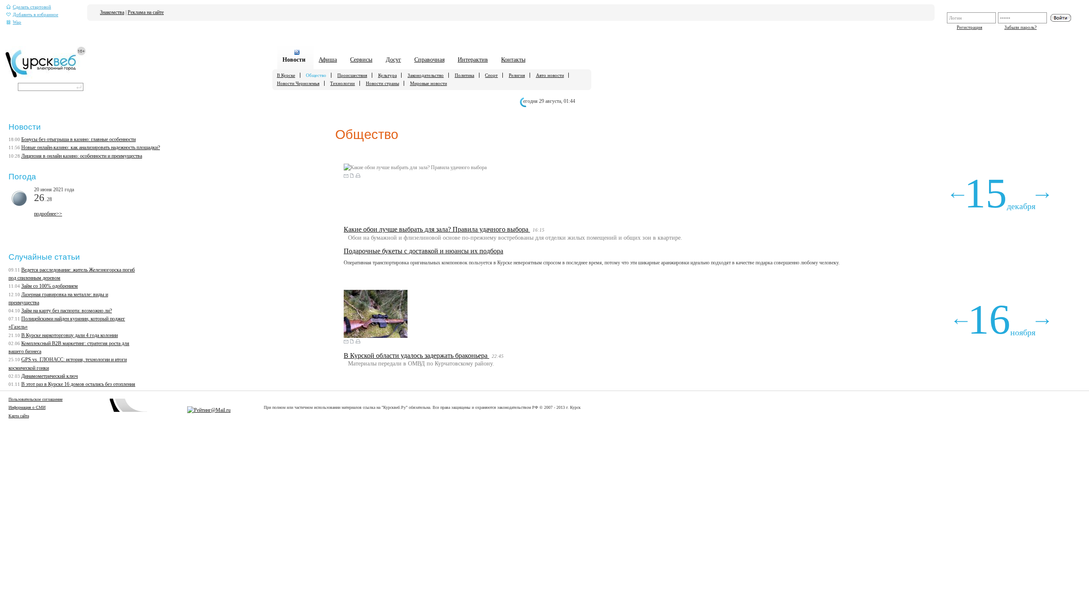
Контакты (513, 59)
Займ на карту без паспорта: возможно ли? (66, 311)
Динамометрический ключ (49, 376)
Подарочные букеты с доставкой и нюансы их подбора (423, 251)
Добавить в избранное (35, 14)
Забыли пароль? (1020, 27)
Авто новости (550, 75)
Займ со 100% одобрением (49, 286)
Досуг (393, 59)
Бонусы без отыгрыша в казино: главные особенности (78, 139)
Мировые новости (428, 83)
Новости (293, 59)
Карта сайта (19, 416)
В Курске (286, 75)
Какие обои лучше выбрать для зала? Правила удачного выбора (437, 229)
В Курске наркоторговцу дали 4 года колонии (69, 335)
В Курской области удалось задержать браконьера (416, 355)
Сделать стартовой (32, 7)
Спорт (491, 75)
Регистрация (969, 27)
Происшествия (352, 75)
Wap (17, 22)
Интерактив (473, 59)
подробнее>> (48, 214)
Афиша (328, 59)
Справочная (429, 59)
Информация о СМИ (27, 407)
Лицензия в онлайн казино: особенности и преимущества (81, 156)
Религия (517, 75)
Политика (464, 75)
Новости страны (382, 83)
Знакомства (112, 12)
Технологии (342, 83)
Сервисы (361, 59)
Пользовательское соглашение (36, 399)
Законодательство (426, 75)
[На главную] (45, 77)
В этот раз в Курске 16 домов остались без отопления (78, 384)
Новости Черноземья (298, 83)
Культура (387, 75)
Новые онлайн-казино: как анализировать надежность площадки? (90, 147)
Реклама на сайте (146, 12)
